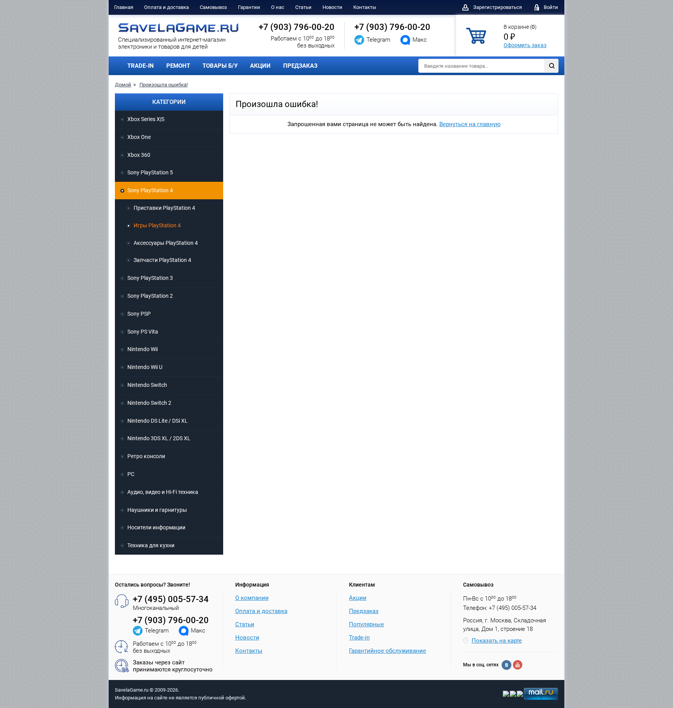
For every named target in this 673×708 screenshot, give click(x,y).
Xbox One (139, 137)
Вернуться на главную (469, 124)
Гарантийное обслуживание (387, 650)
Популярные (366, 624)
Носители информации (156, 527)
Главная (123, 7)
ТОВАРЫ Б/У (220, 65)
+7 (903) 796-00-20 (297, 27)
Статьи (303, 7)
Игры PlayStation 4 (157, 225)
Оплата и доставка (166, 7)
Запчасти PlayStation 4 (162, 260)
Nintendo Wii (142, 349)
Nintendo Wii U (144, 367)
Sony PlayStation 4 (150, 190)
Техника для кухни (150, 545)
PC (130, 474)
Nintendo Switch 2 (149, 403)
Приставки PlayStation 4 (164, 208)
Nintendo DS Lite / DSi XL (157, 421)
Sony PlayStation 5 (150, 172)
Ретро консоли (146, 456)
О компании (252, 597)
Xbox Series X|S (145, 119)
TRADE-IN (140, 65)
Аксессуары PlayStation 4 (166, 243)
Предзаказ (364, 611)
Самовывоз (213, 7)
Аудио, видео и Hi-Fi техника (162, 492)
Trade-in (359, 637)
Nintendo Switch (147, 385)
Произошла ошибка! (163, 85)
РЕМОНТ (178, 65)
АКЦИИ (260, 65)
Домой (123, 85)
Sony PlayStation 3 (150, 278)
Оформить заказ (525, 45)
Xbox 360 (138, 155)
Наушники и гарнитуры (157, 510)
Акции (357, 597)
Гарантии (249, 7)
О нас (277, 7)
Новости (332, 7)
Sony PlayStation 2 (150, 296)
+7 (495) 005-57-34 (171, 599)
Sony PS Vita (142, 332)
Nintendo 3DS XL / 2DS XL (158, 438)
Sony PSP (139, 314)
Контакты (364, 7)
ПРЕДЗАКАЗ (300, 65)
